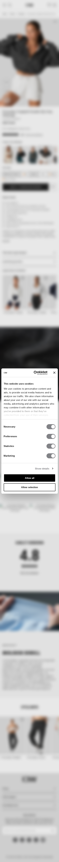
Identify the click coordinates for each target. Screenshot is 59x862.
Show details (42, 468)
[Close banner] (54, 373)
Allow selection (29, 487)
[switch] (50, 436)
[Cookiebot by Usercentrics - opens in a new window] (35, 373)
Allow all (29, 478)
